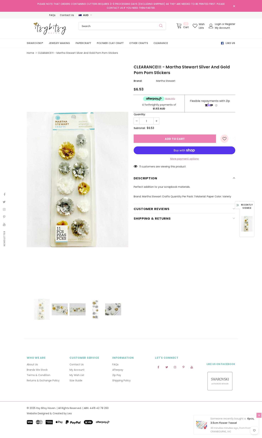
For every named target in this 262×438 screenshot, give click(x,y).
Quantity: (139, 114)
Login (218, 24)
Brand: (138, 81)
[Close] (258, 415)
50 (140, 166)
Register (230, 24)
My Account (222, 28)
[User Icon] (211, 26)
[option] (77, 179)
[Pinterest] (183, 367)
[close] (234, 6)
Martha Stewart (165, 81)
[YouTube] (192, 367)
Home (30, 53)
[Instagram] (175, 367)
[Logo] (50, 28)
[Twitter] (166, 367)
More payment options (184, 158)
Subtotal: (139, 128)
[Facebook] (158, 367)
